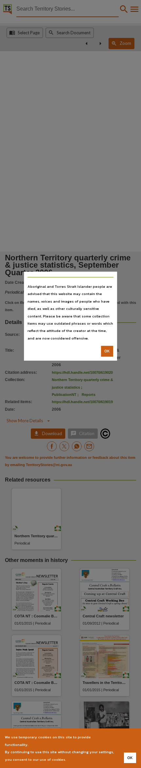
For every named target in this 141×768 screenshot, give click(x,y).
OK (107, 351)
